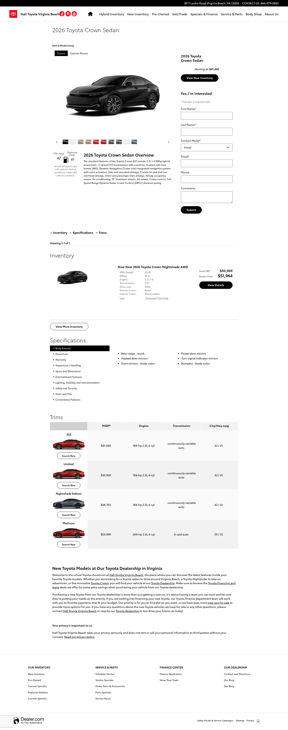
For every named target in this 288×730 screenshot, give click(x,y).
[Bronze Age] (80, 142)
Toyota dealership (127, 611)
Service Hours (103, 698)
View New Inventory (200, 78)
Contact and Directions (237, 674)
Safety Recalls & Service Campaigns (215, 720)
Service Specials (104, 680)
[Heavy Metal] (111, 142)
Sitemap (240, 720)
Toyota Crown (100, 583)
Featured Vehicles (38, 692)
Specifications (83, 232)
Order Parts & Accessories (110, 686)
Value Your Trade (169, 680)
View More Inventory (69, 326)
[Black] (65, 142)
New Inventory (138, 14)
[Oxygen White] (126, 142)
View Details (216, 285)
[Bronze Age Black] (88, 142)
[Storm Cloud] (134, 142)
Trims (102, 232)
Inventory (60, 232)
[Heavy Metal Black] (118, 142)
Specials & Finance (204, 14)
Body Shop (254, 14)
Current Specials (37, 686)
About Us (272, 14)
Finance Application (171, 674)
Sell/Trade (179, 14)
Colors (61, 53)
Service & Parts (232, 14)
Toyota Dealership (163, 583)
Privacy (250, 720)
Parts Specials (103, 692)
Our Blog (229, 680)
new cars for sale (218, 603)
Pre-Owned (160, 14)
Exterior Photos (79, 53)
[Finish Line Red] (96, 142)
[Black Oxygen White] (73, 142)
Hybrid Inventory (111, 14)
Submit (191, 210)
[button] (62, 14)
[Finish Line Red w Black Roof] (103, 142)
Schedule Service (104, 674)
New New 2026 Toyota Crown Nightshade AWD (153, 266)
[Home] (15, 14)
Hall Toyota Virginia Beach (126, 575)
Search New (68, 455)
